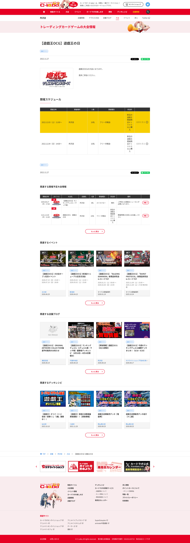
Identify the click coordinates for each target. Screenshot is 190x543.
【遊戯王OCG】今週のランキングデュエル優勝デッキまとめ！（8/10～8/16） (136, 348)
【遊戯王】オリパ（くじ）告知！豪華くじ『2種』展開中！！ (53, 416)
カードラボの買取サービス (104, 488)
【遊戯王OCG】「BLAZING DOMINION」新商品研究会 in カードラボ (109, 276)
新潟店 (72, 292)
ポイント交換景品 (128, 491)
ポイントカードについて (130, 488)
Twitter (145, 18)
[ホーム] (44, 12)
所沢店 (43, 17)
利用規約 (125, 501)
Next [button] (154, 466)
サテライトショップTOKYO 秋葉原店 (138, 360)
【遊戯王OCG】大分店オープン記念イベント (52, 275)
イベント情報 (72, 491)
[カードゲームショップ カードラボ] (50, 6)
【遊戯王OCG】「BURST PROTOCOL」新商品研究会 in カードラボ (137, 276)
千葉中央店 (74, 360)
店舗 (51, 454)
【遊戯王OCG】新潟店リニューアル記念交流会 (80, 275)
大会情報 (71, 488)
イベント (77, 12)
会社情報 (43, 539)
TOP (44, 454)
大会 (67, 12)
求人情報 (125, 485)
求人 (136, 18)
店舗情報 (136, 12)
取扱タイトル (55, 12)
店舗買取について (101, 491)
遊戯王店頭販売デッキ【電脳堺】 (108, 415)
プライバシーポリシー (130, 497)
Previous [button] (36, 466)
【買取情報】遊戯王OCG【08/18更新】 (107, 346)
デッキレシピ (122, 12)
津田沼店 (45, 360)
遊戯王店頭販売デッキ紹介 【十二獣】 (136, 415)
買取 (110, 12)
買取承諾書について (102, 497)
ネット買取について (102, 494)
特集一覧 (125, 494)
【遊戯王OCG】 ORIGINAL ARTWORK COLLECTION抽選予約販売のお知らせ (53, 348)
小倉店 (72, 424)
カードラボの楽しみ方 (95, 12)
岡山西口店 (102, 424)
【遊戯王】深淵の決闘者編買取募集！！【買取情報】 (80, 415)
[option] (53, 466)
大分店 (44, 292)
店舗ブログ (107, 18)
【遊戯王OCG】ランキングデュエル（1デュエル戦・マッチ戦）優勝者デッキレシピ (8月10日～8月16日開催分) (81, 350)
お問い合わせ (54, 539)
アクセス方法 (94, 18)
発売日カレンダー (101, 500)
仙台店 (44, 424)
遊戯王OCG (44, 51)
